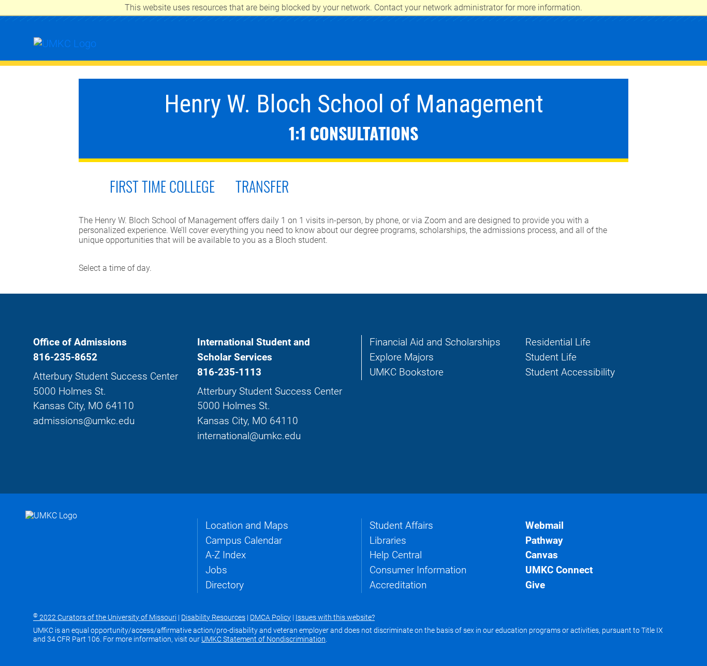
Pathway (544, 540)
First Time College (162, 186)
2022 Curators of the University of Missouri (104, 617)
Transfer (262, 186)
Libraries (388, 540)
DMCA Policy (270, 617)
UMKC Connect (559, 570)
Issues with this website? (335, 617)
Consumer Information (418, 570)
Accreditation (398, 585)
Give (535, 585)
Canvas (541, 555)
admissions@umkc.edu (84, 421)
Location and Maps (246, 525)
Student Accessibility (570, 372)
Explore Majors (402, 357)
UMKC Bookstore (407, 372)
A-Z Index (225, 555)
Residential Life (558, 342)
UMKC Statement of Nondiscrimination (263, 639)
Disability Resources (213, 617)
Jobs (216, 570)
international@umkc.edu (249, 436)
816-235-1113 (229, 372)
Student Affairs (401, 525)
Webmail (544, 525)
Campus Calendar (243, 540)
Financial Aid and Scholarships (435, 342)
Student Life (551, 357)
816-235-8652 (65, 357)
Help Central (396, 555)
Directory (224, 585)
